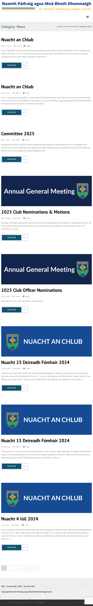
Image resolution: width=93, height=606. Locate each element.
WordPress (41, 603)
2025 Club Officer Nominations (31, 290)
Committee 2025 (18, 133)
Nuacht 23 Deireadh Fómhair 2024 (35, 362)
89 (30, 568)
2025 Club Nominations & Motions (35, 212)
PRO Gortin (17, 46)
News (29, 46)
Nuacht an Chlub (17, 39)
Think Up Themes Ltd (19, 603)
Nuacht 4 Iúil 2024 (19, 519)
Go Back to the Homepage (67, 26)
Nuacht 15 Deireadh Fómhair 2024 (35, 440)
